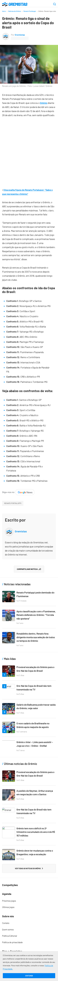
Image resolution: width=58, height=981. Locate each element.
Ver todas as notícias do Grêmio (28, 868)
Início (4, 11)
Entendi (29, 976)
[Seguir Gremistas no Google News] (18, 491)
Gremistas (20, 34)
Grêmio (43, 102)
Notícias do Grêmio (14, 11)
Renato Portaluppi (30, 11)
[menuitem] (29, 901)
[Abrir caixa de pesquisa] (54, 4)
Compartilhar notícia (27, 569)
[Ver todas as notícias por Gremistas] (5, 34)
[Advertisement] (29, 150)
